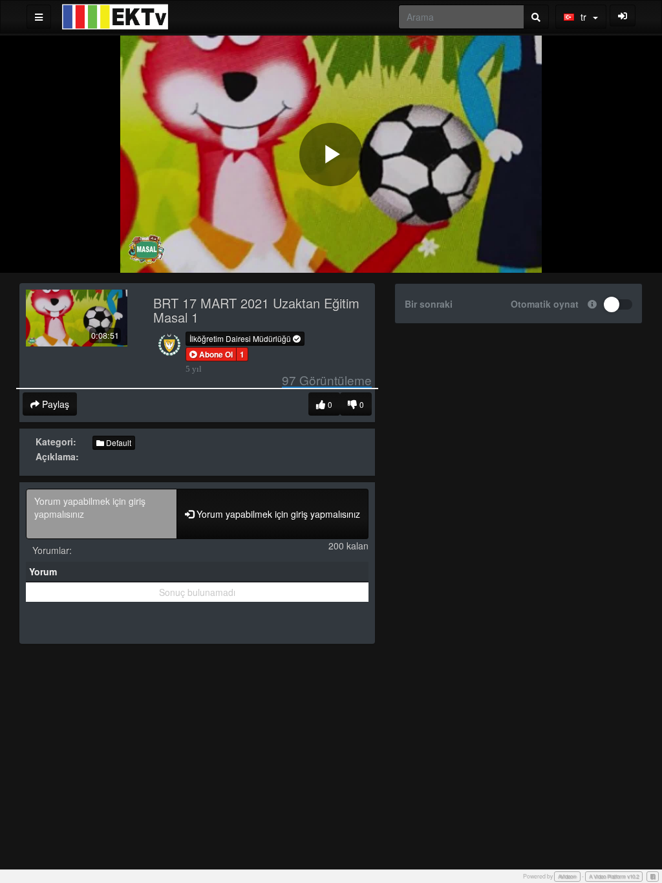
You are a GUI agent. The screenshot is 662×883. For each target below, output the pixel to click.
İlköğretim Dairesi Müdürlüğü (241, 338)
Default (117, 442)
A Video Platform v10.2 (614, 876)
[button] (211, 354)
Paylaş (54, 404)
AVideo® (567, 876)
